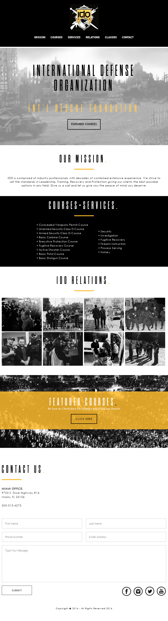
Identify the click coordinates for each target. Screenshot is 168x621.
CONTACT (128, 37)
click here (84, 419)
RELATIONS (93, 37)
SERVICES (74, 37)
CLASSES (111, 37)
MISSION (39, 37)
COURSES (57, 37)
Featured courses (84, 124)
